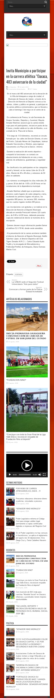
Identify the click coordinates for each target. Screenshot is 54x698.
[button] (27, 465)
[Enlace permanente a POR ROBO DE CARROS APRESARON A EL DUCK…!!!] (10, 495)
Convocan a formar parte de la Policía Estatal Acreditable (25, 290)
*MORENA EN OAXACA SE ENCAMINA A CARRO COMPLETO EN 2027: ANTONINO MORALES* (31, 667)
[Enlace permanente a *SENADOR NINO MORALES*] (10, 515)
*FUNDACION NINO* (16, 380)
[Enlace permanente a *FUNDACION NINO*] (27, 377)
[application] (27, 465)
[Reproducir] (9, 474)
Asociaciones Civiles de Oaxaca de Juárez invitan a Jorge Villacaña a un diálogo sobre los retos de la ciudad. (31, 655)
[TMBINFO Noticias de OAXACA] (27, 24)
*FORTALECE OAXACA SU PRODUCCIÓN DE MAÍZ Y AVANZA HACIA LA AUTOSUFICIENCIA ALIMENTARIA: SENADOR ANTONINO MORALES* (27, 682)
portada (18, 274)
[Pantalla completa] (44, 474)
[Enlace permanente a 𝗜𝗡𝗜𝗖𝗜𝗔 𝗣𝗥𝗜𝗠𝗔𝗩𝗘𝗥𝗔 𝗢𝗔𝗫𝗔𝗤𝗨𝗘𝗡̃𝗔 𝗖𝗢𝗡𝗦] (27, 330)
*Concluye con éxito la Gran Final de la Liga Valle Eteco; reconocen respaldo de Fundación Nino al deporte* (26, 436)
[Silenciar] (39, 474)
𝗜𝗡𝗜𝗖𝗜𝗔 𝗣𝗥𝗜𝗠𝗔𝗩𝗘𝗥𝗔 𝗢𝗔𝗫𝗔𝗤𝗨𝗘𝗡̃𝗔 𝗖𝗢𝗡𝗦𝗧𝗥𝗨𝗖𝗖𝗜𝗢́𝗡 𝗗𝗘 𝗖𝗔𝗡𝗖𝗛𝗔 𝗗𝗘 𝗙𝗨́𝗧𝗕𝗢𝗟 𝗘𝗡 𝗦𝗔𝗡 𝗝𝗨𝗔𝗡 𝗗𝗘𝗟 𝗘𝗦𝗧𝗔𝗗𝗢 (26, 336)
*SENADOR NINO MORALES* (28, 509)
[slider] (25, 474)
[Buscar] (46, 2)
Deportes (13, 87)
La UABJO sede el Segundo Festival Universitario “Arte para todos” (28, 282)
